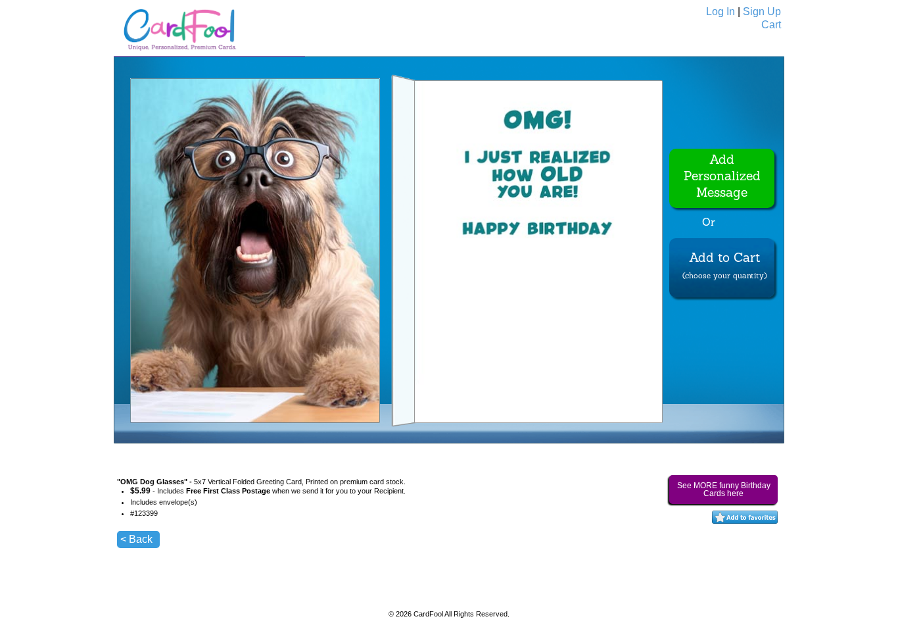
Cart (771, 24)
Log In (720, 11)
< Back (136, 539)
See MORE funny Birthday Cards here (723, 489)
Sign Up (762, 11)
